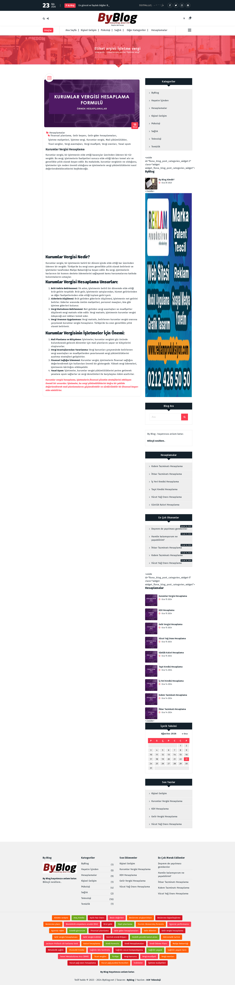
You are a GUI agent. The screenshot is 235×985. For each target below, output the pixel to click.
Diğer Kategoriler (136, 30)
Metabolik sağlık (56, 950)
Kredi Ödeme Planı (158, 943)
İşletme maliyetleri (58, 139)
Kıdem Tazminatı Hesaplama (167, 466)
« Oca (185, 733)
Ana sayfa (100, 52)
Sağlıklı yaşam (155, 950)
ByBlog (155, 92)
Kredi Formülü (112, 943)
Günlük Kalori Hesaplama (165, 504)
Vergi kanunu (130, 956)
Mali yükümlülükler (116, 139)
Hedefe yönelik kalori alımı (144, 937)
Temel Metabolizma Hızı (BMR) (74, 956)
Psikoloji (105, 30)
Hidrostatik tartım (171, 937)
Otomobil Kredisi (76, 950)
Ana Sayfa (71, 30)
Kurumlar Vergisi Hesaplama (65, 149)
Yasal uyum (124, 144)
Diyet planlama (125, 924)
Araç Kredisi (79, 917)
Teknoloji (156, 138)
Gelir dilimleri (150, 930)
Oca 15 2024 (166, 599)
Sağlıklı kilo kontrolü (100, 950)
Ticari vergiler (55, 144)
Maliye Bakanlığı (180, 943)
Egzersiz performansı (179, 924)
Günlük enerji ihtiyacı (116, 937)
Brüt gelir (107, 924)
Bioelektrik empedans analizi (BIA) (82, 924)
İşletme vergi (78, 139)
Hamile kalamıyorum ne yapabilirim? (164, 538)
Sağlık (117, 30)
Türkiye (115, 956)
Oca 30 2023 (166, 183)
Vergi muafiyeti (92, 144)
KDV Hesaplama (166, 610)
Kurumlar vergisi (95, 139)
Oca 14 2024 (166, 670)
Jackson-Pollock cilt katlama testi (62, 943)
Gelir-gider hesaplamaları (102, 135)
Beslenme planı (52, 924)
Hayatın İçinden (160, 100)
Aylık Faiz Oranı (97, 917)
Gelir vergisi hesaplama (172, 930)
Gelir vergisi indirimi (92, 937)
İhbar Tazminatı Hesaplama (166, 474)
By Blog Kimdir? (166, 179)
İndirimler (138, 963)
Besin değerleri (117, 917)
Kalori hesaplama (91, 943)
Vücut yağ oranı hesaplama (82, 963)
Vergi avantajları (74, 144)
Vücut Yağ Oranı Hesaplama (166, 497)
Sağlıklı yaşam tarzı (177, 950)
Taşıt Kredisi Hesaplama (164, 489)
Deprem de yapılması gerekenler (169, 528)
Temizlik (155, 146)
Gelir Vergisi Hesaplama (170, 624)
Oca (135, 125)
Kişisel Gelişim (89, 30)
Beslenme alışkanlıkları (140, 917)
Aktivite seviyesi (61, 917)
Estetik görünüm (77, 930)
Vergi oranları (109, 144)
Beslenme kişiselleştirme (168, 917)
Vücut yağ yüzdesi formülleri (114, 963)
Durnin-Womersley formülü (151, 924)
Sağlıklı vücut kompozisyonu (129, 950)
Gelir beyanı (79, 135)
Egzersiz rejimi (57, 930)
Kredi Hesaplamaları (134, 943)
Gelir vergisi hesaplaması (66, 937)
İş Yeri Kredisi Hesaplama (165, 481)
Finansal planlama (61, 135)
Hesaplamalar (159, 30)
